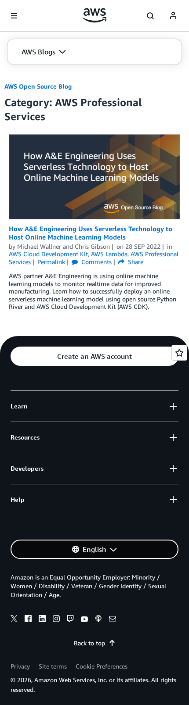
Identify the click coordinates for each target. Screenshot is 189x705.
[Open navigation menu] (14, 16)
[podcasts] (98, 620)
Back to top (89, 643)
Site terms (53, 666)
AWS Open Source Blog (38, 86)
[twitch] (70, 620)
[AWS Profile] (173, 16)
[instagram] (56, 620)
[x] (14, 620)
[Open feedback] (179, 353)
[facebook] (28, 620)
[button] (44, 52)
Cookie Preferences (101, 666)
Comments (96, 261)
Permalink (51, 261)
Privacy (20, 666)
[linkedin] (42, 620)
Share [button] (134, 261)
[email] (112, 620)
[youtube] (84, 620)
